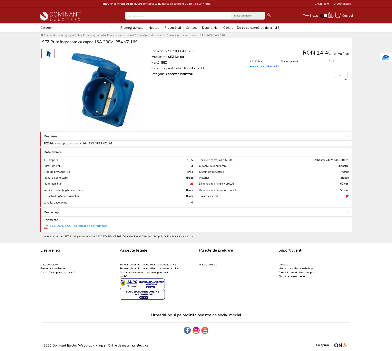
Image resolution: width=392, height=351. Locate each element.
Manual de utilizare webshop (295, 268)
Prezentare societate (52, 268)
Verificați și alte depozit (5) (264, 66)
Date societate (49, 264)
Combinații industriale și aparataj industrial (108, 35)
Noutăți (153, 27)
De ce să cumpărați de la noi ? (258, 27)
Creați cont (322, 4)
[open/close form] (386, 57)
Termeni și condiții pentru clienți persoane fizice (148, 264)
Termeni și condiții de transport (296, 272)
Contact (191, 27)
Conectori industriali (149, 35)
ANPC (123, 276)
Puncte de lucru (208, 264)
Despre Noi (210, 27)
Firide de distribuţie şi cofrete (63, 35)
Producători (172, 27)
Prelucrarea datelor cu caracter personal (144, 272)
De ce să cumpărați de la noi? (57, 272)
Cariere (228, 27)
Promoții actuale (131, 27)
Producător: (168, 57)
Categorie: (172, 74)
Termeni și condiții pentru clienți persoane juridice (149, 268)
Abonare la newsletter (291, 276)
